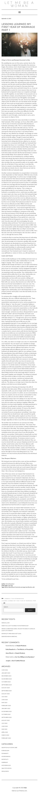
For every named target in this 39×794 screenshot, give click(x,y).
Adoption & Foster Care (9, 747)
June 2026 (5, 670)
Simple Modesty (21, 645)
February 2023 (6, 705)
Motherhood (6, 765)
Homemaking (6, 756)
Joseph (8, 660)
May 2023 (4, 702)
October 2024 (6, 682)
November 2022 (7, 711)
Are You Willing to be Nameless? (25, 657)
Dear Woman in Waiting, (9, 636)
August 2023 (6, 693)
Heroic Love (6, 623)
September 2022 (7, 717)
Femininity (17, 587)
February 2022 (6, 738)
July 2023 (4, 696)
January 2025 (6, 673)
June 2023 (5, 699)
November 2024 (7, 679)
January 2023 (6, 708)
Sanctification (28, 587)
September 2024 (7, 685)
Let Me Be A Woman (19, 4)
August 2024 (6, 687)
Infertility (5, 759)
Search (6, 607)
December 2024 (6, 676)
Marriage (10, 585)
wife (34, 587)
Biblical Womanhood (9, 587)
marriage (23, 587)
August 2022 (6, 720)
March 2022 (5, 735)
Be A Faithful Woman (18, 660)
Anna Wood (9, 653)
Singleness (5, 771)
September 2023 (7, 690)
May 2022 (4, 729)
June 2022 (5, 726)
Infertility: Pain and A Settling (11, 633)
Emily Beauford (10, 584)
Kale (25, 788)
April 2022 (5, 732)
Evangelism (5, 750)
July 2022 (4, 723)
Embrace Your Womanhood (14, 598)
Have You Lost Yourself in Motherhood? (15, 625)
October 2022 (6, 714)
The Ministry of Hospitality (25, 649)
